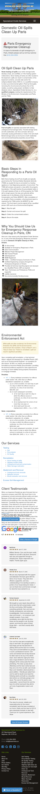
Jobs (3, 761)
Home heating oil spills (14, 460)
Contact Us (5, 771)
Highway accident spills (14, 462)
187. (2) (8, 414)
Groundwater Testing (28, 759)
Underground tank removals (16, 472)
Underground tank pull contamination (19, 464)
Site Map (4, 767)
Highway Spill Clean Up (29, 765)
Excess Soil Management (30, 783)
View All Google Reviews (20, 722)
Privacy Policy (6, 769)
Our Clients (5, 765)
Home (3, 757)
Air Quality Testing (27, 761)
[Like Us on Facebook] (3, 747)
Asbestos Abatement (28, 775)
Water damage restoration (15, 466)
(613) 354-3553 (12, 55)
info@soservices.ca (12, 741)
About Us (4, 759)
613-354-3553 (11, 739)
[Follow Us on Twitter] (14, 747)
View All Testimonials (11, 519)
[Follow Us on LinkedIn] (10, 747)
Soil (8, 450)
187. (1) (8, 378)
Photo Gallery (6, 763)
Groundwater (11, 452)
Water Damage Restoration (26, 780)
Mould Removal (27, 777)
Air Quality (10, 454)
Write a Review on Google (28, 540)
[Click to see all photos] (20, 112)
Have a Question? (13, 790)
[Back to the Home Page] (20, 6)
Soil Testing (25, 757)
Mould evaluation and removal (17, 476)
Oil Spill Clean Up (27, 763)
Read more (5, 513)
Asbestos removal (13, 474)
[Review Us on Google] (6, 747)
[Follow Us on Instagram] (18, 747)
